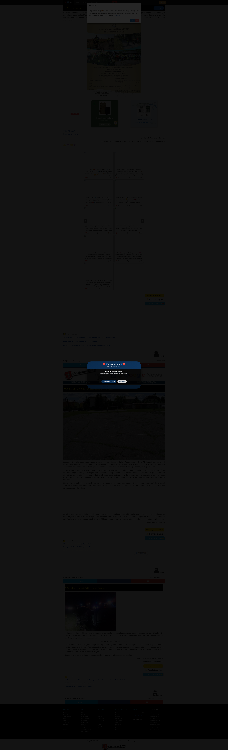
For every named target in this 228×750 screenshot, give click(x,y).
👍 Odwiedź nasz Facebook (109, 381)
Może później (122, 381)
